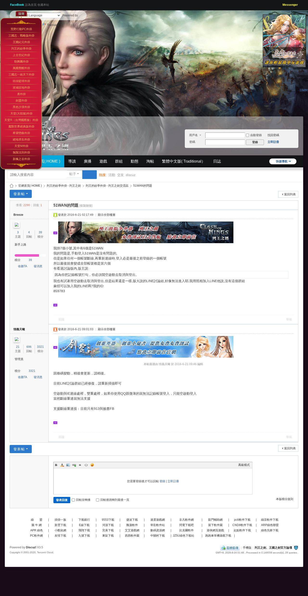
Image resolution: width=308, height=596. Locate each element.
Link (74, 465)
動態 (134, 161)
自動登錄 (256, 135)
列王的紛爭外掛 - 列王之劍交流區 (107, 185)
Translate (53, 25)
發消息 (38, 266)
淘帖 (150, 161)
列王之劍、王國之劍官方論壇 (273, 547)
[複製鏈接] (85, 205)
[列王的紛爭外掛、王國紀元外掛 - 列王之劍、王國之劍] (43, 134)
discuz (130, 175)
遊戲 (103, 161)
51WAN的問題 (142, 185)
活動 (112, 175)
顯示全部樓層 (106, 214)
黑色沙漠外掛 (21, 107)
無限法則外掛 (21, 152)
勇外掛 (21, 94)
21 (17, 347)
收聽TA (22, 266)
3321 (40, 347)
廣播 (87, 161)
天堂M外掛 (21, 146)
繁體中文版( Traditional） (183, 161)
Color (62, 465)
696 (29, 347)
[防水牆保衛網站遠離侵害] (296, 547)
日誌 (217, 161)
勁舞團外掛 (21, 61)
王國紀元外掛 (21, 42)
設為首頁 (31, 4)
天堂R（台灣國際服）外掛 (21, 120)
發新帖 (19, 194)
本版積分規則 (284, 499)
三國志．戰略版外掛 (21, 35)
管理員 (19, 359)
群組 (119, 161)
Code (86, 465)
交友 (120, 175)
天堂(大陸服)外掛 (21, 113)
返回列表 (290, 194)
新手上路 (20, 244)
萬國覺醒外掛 (21, 68)
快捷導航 (282, 161)
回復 (61, 319)
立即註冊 (273, 142)
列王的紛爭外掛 (21, 48)
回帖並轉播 (83, 499)
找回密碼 (273, 135)
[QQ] (230, 547)
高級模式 (244, 465)
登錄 (162, 481)
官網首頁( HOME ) (44, 161)
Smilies (92, 465)
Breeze (18, 214)
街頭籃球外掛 (21, 81)
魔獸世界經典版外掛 (21, 126)
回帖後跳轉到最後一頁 (114, 499)
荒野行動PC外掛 (21, 29)
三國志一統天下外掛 (21, 74)
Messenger (290, 4)
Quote (80, 465)
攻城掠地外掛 (21, 87)
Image (68, 465)
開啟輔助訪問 (281, 3)
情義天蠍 (19, 329)
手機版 (247, 547)
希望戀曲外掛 (21, 133)
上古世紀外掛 (21, 55)
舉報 (289, 319)
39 (40, 232)
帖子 (72, 174)
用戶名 (193, 135)
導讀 (72, 161)
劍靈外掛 (21, 100)
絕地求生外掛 (21, 139)
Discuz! (31, 547)
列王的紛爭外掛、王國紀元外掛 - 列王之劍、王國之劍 (11, 185)
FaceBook (17, 4)
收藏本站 (43, 4)
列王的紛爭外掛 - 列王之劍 (64, 185)
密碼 (192, 142)
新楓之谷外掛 (21, 159)
